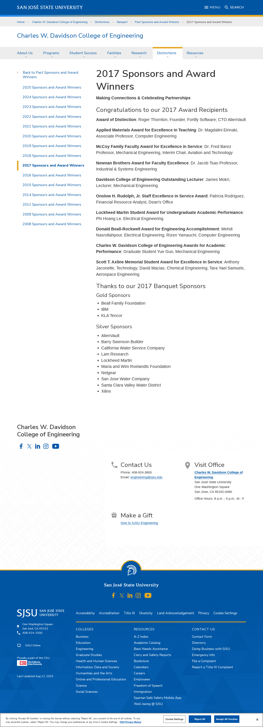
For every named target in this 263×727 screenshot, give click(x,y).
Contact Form (202, 636)
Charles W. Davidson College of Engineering (59, 22)
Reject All (199, 719)
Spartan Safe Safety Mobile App (157, 698)
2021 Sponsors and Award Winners (52, 126)
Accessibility (85, 613)
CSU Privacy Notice (130, 722)
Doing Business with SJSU (211, 649)
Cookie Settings (225, 613)
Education (83, 643)
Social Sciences (87, 692)
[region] (131, 720)
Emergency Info (203, 655)
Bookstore (141, 661)
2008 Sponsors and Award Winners (52, 224)
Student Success (83, 53)
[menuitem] (26, 53)
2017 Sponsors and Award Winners (53, 165)
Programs (51, 53)
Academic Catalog (147, 643)
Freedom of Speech (148, 685)
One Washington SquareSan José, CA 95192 (37, 626)
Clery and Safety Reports (152, 655)
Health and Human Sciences (96, 661)
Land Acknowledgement (175, 613)
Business (82, 636)
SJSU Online (33, 645)
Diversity (146, 613)
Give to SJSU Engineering (139, 523)
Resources (195, 53)
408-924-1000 (32, 633)
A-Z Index (141, 636)
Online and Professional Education (101, 679)
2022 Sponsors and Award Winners (52, 116)
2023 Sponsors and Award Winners (52, 106)
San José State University (50, 7)
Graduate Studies (89, 655)
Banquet (122, 22)
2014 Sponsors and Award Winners (52, 194)
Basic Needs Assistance (151, 649)
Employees (142, 679)
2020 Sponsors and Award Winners (52, 136)
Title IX (129, 613)
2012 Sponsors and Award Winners (52, 204)
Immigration (143, 692)
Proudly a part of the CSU (33, 658)
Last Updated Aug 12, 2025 (35, 676)
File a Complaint (204, 661)
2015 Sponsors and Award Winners (52, 185)
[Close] (257, 720)
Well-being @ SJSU (148, 704)
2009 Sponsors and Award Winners (52, 214)
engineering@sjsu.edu (146, 477)
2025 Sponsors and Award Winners (52, 87)
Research (139, 53)
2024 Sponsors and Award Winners (52, 97)
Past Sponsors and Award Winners (157, 22)
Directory (199, 643)
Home (21, 22)
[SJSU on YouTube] (148, 595)
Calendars (141, 667)
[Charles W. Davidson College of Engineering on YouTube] (55, 446)
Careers (139, 673)
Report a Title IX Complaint (212, 667)
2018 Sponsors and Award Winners (52, 155)
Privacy (203, 613)
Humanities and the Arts (94, 673)
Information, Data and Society (97, 667)
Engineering (84, 649)
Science (81, 685)
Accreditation (109, 613)
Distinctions (102, 22)
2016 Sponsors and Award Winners (52, 175)
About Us (25, 53)
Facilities (114, 53)
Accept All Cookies (226, 719)
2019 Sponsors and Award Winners (52, 145)
